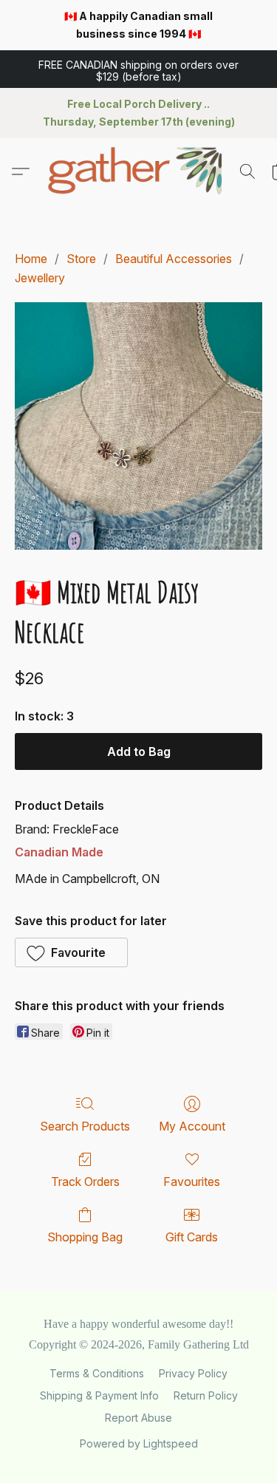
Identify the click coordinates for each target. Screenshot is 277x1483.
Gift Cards (191, 1237)
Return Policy (206, 1395)
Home (31, 258)
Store (81, 258)
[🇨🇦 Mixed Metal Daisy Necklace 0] (138, 426)
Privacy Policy (193, 1373)
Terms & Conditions (96, 1373)
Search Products (85, 1126)
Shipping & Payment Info (99, 1395)
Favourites (191, 1181)
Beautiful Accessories (173, 258)
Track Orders (85, 1181)
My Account (192, 1126)
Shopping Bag (85, 1237)
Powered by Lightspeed (139, 1443)
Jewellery (40, 277)
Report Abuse (138, 1417)
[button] (138, 69)
